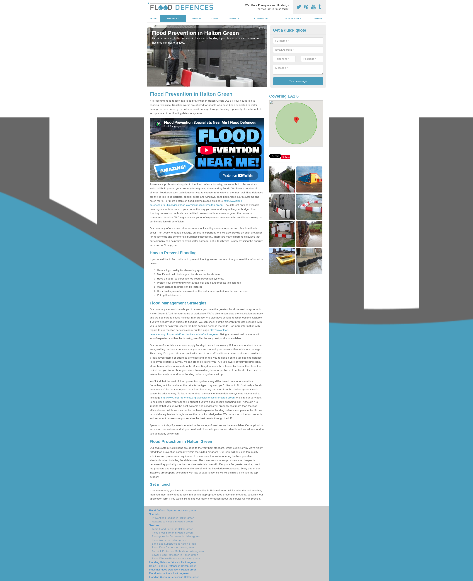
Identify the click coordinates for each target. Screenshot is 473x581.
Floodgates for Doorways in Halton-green (176, 536)
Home (153, 19)
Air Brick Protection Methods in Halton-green (178, 551)
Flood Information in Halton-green (169, 573)
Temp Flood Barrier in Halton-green (172, 528)
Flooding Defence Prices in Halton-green (173, 562)
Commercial (261, 19)
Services (197, 19)
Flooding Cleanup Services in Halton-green (174, 576)
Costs (215, 19)
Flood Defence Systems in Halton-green (172, 510)
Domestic (234, 19)
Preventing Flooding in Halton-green (173, 517)
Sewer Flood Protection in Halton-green (175, 554)
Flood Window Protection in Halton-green (176, 558)
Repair (318, 19)
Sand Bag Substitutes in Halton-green (174, 543)
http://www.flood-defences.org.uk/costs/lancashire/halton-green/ (198, 397)
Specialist (173, 19)
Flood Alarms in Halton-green (169, 540)
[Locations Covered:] (148, 3)
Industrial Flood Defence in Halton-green (173, 569)
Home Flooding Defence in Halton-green (172, 565)
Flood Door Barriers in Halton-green (173, 547)
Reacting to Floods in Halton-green (172, 521)
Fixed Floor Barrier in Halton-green (172, 532)
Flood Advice (293, 19)
